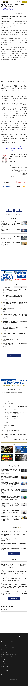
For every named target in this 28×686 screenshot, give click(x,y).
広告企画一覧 (4, 610)
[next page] (20, 210)
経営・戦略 (3, 9)
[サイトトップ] (5, 2)
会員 (21, 287)
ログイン (19, 1)
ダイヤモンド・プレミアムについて (8, 647)
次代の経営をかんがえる (11, 9)
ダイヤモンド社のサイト (6, 670)
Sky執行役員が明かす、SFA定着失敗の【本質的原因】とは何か (14, 544)
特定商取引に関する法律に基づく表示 (8, 654)
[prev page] (7, 210)
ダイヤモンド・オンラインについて (8, 641)
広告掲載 (2, 661)
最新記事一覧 (14, 598)
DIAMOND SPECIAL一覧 (7, 606)
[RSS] (19, 637)
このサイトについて (5, 645)
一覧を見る (14, 553)
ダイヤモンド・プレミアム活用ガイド (8, 649)
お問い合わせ (3, 663)
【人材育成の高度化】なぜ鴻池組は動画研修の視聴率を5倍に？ (14, 548)
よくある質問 (3, 659)
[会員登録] (24, 2)
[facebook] (14, 637)
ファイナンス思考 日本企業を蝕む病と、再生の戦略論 (18, 156)
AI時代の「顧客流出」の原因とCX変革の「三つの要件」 (14, 531)
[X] (8, 637)
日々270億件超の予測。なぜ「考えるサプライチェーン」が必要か (14, 535)
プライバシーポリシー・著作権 (7, 656)
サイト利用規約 (4, 652)
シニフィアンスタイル (5, 8)
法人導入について (4, 666)
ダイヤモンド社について (6, 675)
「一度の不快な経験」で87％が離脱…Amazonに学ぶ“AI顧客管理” (14, 539)
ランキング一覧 (14, 355)
